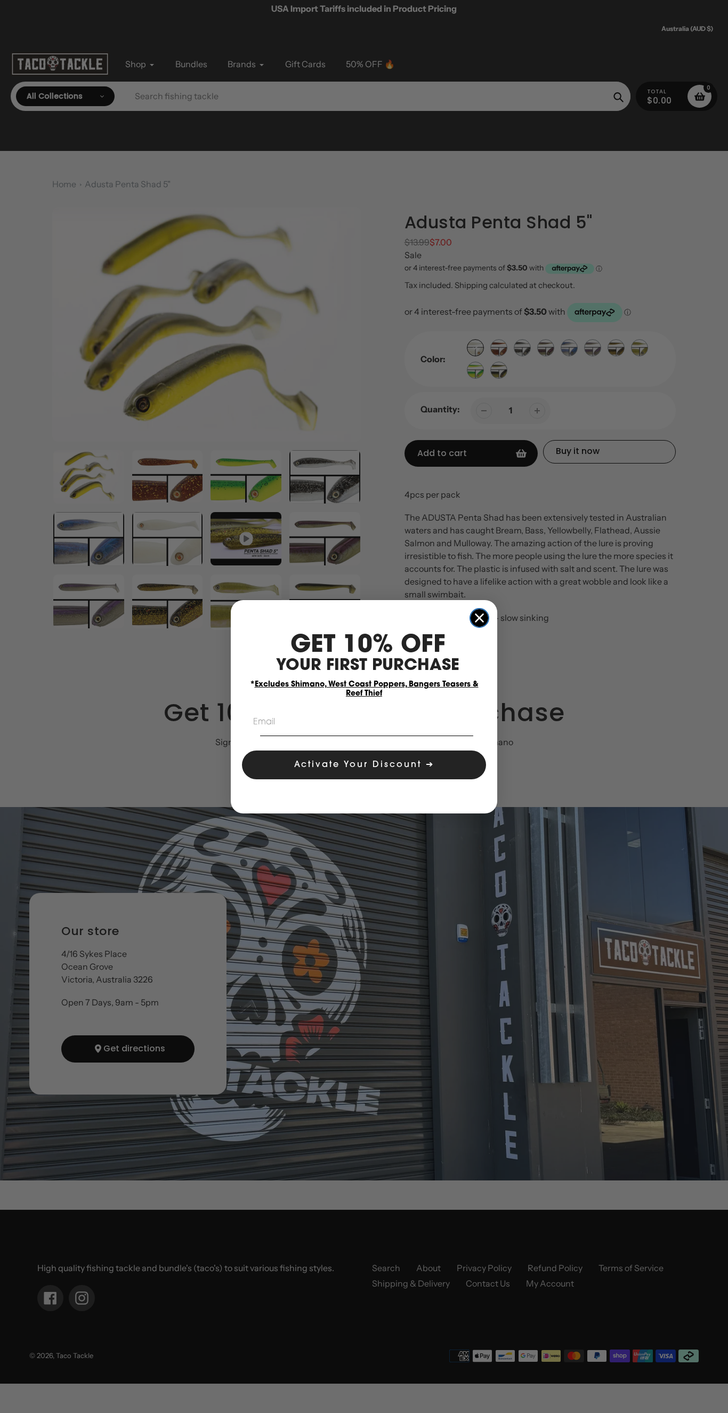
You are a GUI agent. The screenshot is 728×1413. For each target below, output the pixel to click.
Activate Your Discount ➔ (364, 765)
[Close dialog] (479, 618)
